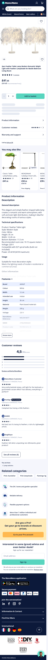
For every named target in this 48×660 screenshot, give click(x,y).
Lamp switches (8, 465)
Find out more (38, 570)
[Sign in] (36, 2)
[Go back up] (39, 630)
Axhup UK (10, 143)
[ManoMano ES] (19, 630)
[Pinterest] (19, 603)
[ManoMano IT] (9, 630)
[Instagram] (14, 603)
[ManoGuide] (41, 654)
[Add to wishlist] (42, 59)
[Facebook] (9, 603)
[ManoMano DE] (14, 630)
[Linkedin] (3, 603)
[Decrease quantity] (4, 96)
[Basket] (42, 2)
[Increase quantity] (13, 96)
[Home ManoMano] (17, 2)
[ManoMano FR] (3, 630)
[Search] (7, 8)
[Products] (3, 8)
